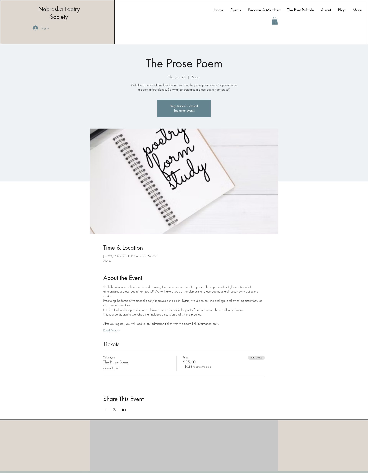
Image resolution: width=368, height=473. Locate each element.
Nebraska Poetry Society (59, 12)
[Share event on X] (114, 409)
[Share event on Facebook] (105, 409)
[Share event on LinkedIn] (124, 409)
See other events (184, 111)
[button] (274, 21)
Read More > (111, 330)
